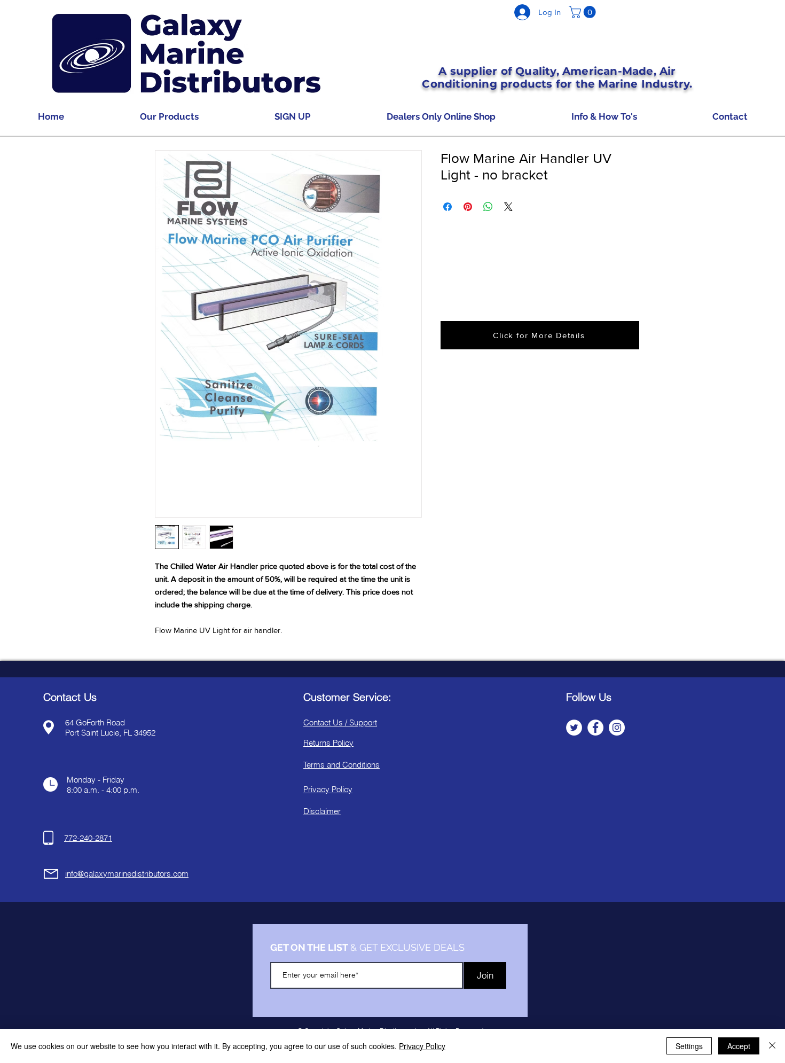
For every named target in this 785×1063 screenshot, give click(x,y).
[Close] (772, 1045)
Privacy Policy (422, 1046)
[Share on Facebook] (447, 206)
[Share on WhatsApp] (488, 206)
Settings (689, 1046)
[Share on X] (508, 206)
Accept (738, 1046)
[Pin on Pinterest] (467, 206)
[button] (584, 12)
